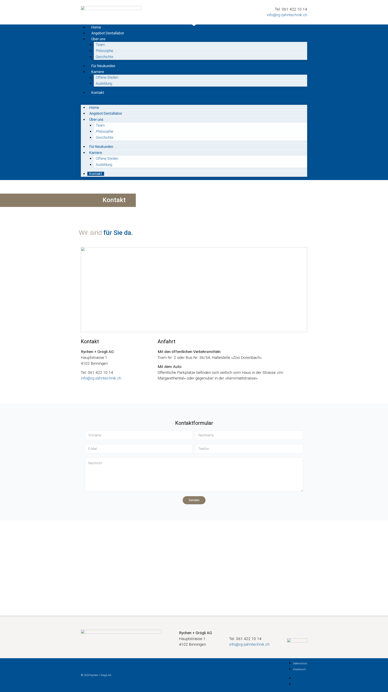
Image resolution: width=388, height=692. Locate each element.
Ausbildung (104, 84)
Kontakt (97, 93)
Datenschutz (300, 663)
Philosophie (104, 51)
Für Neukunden (103, 66)
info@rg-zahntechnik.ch (287, 15)
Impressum (299, 669)
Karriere (97, 72)
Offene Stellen (107, 77)
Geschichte (104, 57)
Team (100, 45)
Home (96, 27)
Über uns (98, 39)
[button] (194, 102)
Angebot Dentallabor (107, 33)
